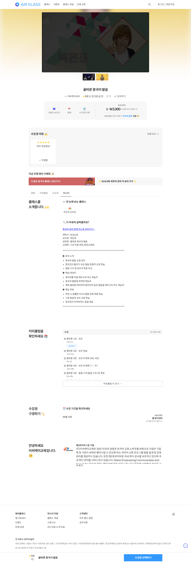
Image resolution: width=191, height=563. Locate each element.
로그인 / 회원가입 (166, 4)
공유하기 (121, 96)
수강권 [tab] (55, 193)
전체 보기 (151, 134)
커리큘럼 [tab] (44, 193)
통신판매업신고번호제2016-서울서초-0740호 (125, 543)
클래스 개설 (68, 4)
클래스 (47, 4)
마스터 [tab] (66, 193)
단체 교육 (81, 4)
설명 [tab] (33, 193)
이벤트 (57, 4)
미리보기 (72, 346)
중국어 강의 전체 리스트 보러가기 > (79, 229)
